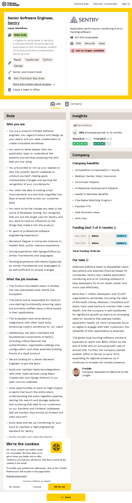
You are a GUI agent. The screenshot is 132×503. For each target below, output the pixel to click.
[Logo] (11, 4)
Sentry (13, 23)
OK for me (59, 486)
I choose (37, 486)
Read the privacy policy (16, 476)
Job (58, 103)
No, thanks (14, 486)
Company (76, 103)
